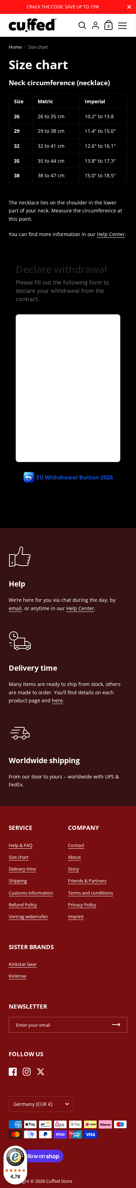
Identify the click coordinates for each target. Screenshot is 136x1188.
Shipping (18, 881)
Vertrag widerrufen (28, 916)
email (15, 608)
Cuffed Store (59, 1181)
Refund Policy (23, 905)
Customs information (31, 893)
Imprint (76, 916)
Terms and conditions (90, 893)
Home (15, 47)
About (74, 857)
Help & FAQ (20, 845)
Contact (76, 845)
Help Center (111, 234)
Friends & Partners (87, 881)
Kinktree (17, 976)
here (57, 700)
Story (73, 869)
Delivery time (22, 869)
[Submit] (116, 1025)
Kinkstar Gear (23, 964)
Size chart (19, 857)
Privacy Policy (82, 905)
